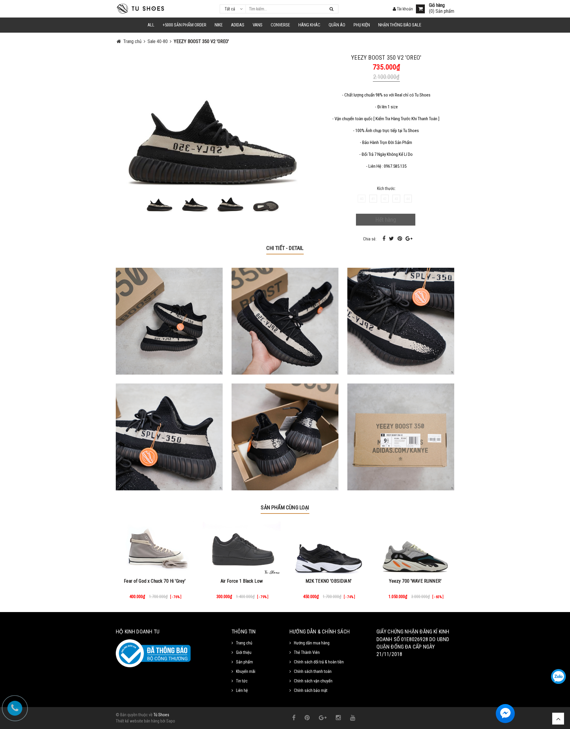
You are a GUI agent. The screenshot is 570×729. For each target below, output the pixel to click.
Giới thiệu (243, 652)
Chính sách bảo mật (310, 690)
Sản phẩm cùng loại (285, 507)
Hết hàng (385, 219)
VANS (257, 25)
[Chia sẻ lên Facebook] (384, 238)
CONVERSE (280, 25)
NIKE (219, 25)
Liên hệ (242, 690)
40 (361, 198)
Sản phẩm (244, 662)
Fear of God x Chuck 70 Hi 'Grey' (155, 581)
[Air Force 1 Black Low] (242, 548)
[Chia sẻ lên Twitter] (392, 238)
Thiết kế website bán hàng (137, 721)
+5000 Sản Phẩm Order (184, 25)
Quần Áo (337, 25)
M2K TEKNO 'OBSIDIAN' (328, 581)
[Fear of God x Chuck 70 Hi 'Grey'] (155, 548)
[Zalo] (558, 676)
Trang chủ (244, 643)
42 (385, 198)
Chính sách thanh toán (313, 671)
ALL (151, 25)
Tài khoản (404, 9)
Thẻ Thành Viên (307, 652)
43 (396, 198)
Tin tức (242, 681)
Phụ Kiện (362, 25)
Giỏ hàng (437, 5)
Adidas (237, 25)
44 (408, 198)
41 (373, 198)
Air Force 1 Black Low (242, 581)
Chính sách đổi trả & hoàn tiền (319, 662)
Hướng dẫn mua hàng (312, 643)
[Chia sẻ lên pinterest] (400, 238)
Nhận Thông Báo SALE (399, 25)
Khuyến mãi (245, 671)
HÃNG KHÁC (309, 25)
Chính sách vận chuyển (313, 681)
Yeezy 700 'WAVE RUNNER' (415, 581)
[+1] (409, 238)
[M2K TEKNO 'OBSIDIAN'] (328, 548)
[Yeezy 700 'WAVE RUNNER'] (415, 548)
